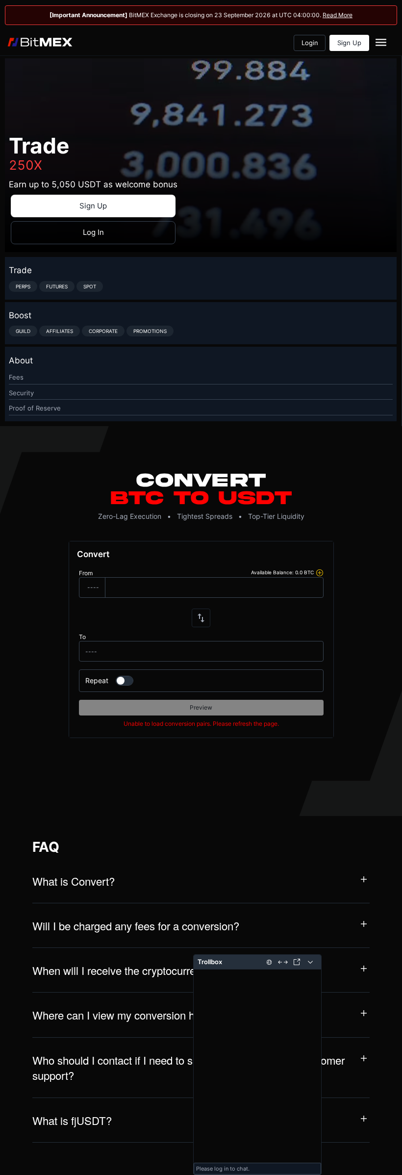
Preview (201, 707)
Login (310, 43)
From (86, 573)
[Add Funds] (320, 573)
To (82, 636)
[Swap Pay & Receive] (201, 618)
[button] (201, 883)
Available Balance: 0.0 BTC (282, 572)
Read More (337, 15)
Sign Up (349, 43)
